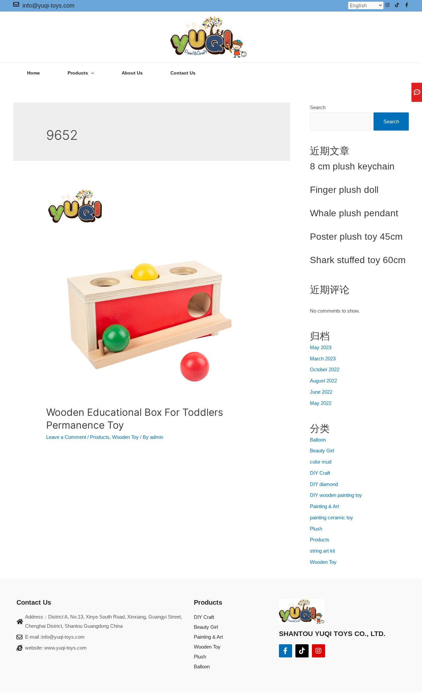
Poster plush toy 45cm (356, 236)
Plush (316, 528)
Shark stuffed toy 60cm (358, 260)
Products (99, 437)
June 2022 (321, 392)
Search (317, 107)
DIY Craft (320, 473)
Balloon (318, 439)
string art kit (322, 551)
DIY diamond (324, 484)
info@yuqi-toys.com (48, 5)
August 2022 (323, 380)
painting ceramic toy (331, 517)
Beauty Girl (322, 450)
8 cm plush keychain (352, 166)
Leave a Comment (66, 437)
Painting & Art (324, 506)
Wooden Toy (125, 437)
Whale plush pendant (354, 213)
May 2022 (320, 403)
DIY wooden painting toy (336, 495)
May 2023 (320, 347)
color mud (320, 462)
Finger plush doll (344, 190)
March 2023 (323, 358)
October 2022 (324, 369)
